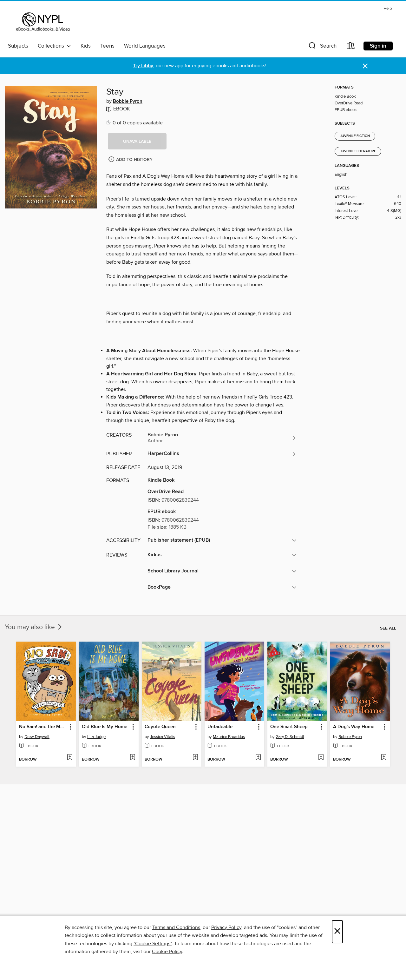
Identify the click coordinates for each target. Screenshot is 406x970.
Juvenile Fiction (355, 136)
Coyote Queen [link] (160, 727)
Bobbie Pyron (127, 101)
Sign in (378, 46)
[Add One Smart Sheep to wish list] (321, 758)
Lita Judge (96, 736)
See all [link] (388, 628)
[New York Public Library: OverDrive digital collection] (42, 21)
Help (387, 8)
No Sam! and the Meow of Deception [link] (43, 727)
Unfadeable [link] (219, 727)
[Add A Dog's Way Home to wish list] (384, 758)
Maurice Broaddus (229, 736)
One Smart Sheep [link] (289, 727)
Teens (107, 46)
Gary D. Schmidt (290, 736)
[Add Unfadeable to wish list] (258, 758)
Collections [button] (52, 46)
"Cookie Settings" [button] (153, 943)
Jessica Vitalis (162, 736)
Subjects (18, 46)
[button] (322, 47)
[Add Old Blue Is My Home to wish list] (132, 758)
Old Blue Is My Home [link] (104, 727)
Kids (86, 46)
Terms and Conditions (176, 927)
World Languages (145, 46)
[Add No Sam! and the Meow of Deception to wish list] (70, 758)
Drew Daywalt (36, 736)
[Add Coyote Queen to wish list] (195, 758)
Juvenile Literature (358, 151)
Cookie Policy (167, 951)
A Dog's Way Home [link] (353, 727)
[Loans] (350, 47)
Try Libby (143, 66)
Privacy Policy (226, 927)
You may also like (30, 627)
